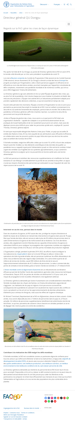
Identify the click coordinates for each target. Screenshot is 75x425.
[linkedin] (55, 398)
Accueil (6, 13)
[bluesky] (46, 398)
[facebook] (49, 398)
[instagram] (52, 398)
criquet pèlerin (22, 254)
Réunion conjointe (17, 78)
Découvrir (44, 4)
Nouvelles (13, 13)
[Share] (66, 4)
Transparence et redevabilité (12, 419)
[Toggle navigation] (68, 24)
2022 (20, 13)
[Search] (69, 4)
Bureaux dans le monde (31, 408)
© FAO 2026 (48, 408)
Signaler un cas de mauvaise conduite (15, 417)
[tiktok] (61, 398)
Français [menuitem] (57, 4)
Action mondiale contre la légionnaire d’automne (22, 270)
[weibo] (46, 401)
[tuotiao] (64, 398)
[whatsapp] (49, 401)
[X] (52, 401)
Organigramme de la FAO (12, 408)
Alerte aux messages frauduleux (14, 415)
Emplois (6, 413)
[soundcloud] (58, 398)
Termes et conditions (27, 413)
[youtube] (55, 401)
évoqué (63, 80)
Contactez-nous (15, 413)
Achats (25, 419)
